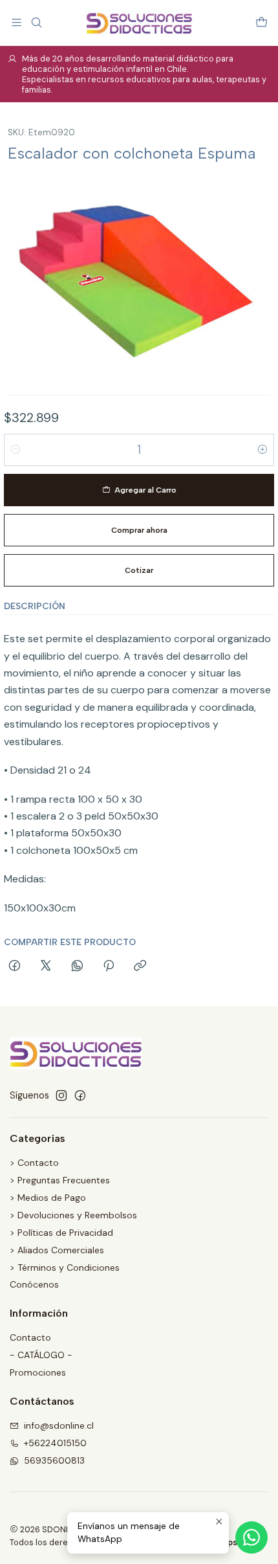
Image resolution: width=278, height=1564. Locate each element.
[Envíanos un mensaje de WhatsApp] (251, 1537)
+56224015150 (55, 1443)
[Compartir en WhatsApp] (77, 966)
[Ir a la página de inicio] (138, 23)
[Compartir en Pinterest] (109, 966)
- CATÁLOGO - (41, 1355)
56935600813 (54, 1460)
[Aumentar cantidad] (262, 449)
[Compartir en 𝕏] (46, 966)
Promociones (38, 1372)
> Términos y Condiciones (65, 1267)
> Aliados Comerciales (57, 1250)
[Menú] (16, 22)
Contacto (30, 1337)
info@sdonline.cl (59, 1425)
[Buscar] (36, 22)
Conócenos (34, 1284)
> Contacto (34, 1162)
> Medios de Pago (48, 1197)
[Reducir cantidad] (16, 449)
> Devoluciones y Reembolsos (73, 1215)
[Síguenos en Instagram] (61, 1095)
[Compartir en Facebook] (14, 966)
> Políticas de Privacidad (61, 1232)
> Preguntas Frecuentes (60, 1180)
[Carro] (261, 22)
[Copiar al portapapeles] (140, 966)
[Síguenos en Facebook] (80, 1095)
